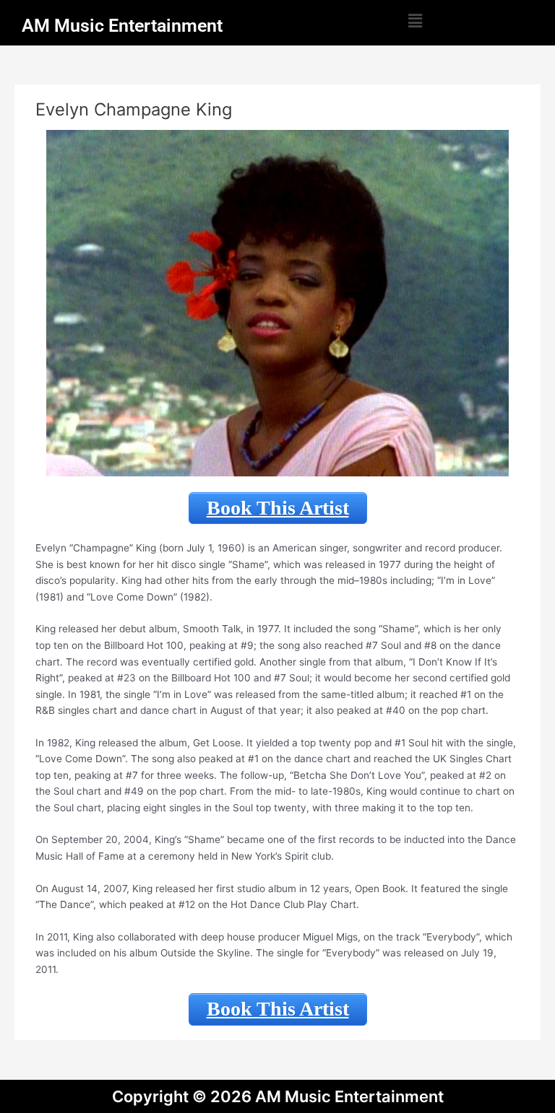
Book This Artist (278, 508)
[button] (415, 20)
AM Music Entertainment (122, 25)
